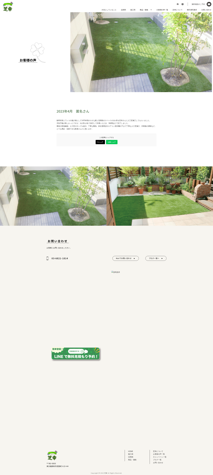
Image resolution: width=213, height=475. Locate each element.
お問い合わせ (206, 10)
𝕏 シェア (100, 142)
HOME (130, 451)
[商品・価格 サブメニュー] (150, 10)
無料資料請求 (192, 10)
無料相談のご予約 (198, 4)
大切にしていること (109, 10)
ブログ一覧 (157, 460)
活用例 (123, 10)
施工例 (132, 10)
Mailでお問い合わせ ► (125, 258)
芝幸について (177, 10)
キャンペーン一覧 (159, 457)
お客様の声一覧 (162, 10)
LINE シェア (112, 142)
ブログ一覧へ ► (156, 258)
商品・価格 (144, 10)
